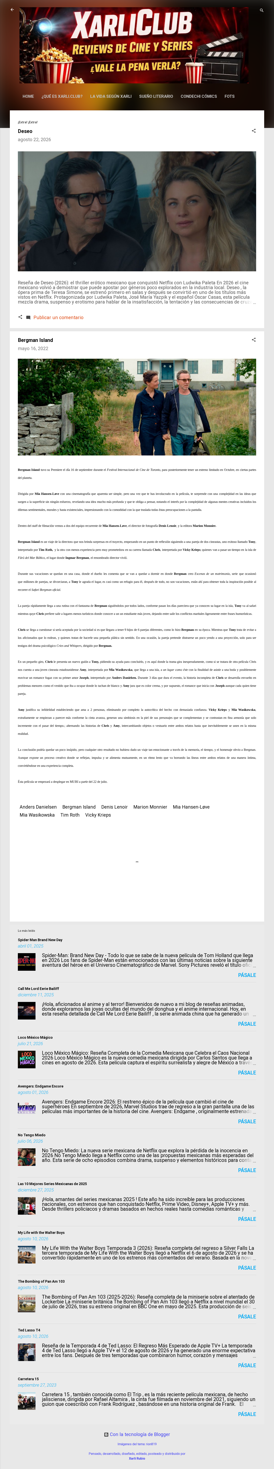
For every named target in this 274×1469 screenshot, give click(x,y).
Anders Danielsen (38, 807)
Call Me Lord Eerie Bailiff (38, 989)
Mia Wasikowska (37, 815)
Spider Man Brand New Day (40, 940)
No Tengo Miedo (32, 1135)
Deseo (25, 131)
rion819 (151, 1444)
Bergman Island (79, 807)
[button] (253, 131)
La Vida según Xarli (111, 96)
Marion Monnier (150, 807)
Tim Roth (70, 815)
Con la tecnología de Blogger (139, 1434)
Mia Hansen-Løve (191, 807)
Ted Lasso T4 (29, 1330)
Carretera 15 (28, 1379)
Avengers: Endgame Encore (40, 1086)
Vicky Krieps (98, 815)
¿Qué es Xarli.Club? (62, 96)
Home (28, 96)
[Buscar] (261, 11)
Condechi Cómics (199, 96)
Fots (230, 96)
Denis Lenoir (114, 807)
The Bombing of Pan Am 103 (41, 1281)
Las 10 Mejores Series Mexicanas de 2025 (52, 1184)
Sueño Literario (156, 96)
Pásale (247, 975)
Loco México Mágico (35, 1037)
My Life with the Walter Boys (41, 1232)
